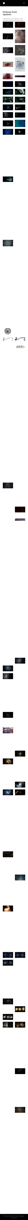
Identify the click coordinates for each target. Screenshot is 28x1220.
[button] (8, 25)
